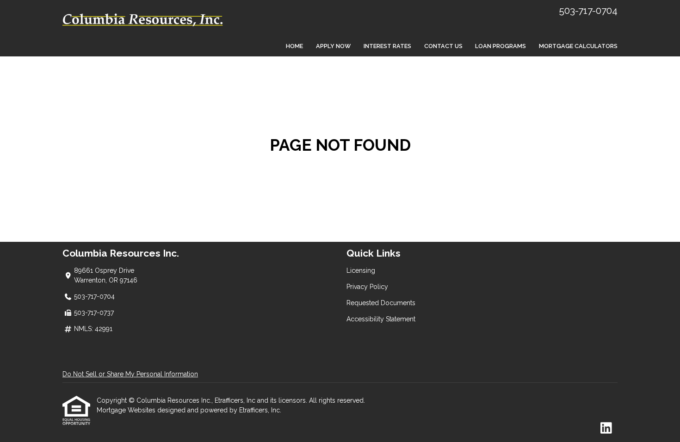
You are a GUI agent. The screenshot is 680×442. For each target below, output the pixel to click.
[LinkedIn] (606, 429)
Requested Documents (380, 303)
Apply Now (333, 46)
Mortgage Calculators (578, 46)
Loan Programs (500, 46)
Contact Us (443, 46)
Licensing (360, 270)
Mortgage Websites (127, 410)
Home (294, 46)
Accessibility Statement (380, 319)
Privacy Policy (367, 286)
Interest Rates (387, 46)
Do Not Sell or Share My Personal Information (130, 374)
